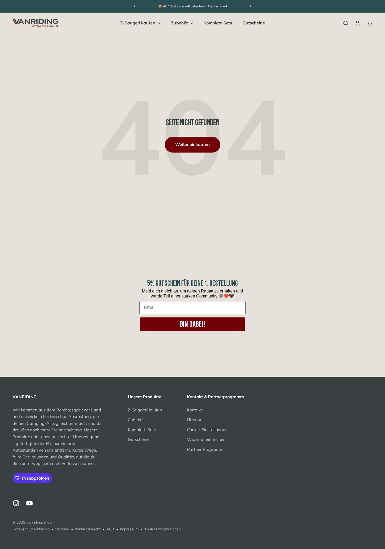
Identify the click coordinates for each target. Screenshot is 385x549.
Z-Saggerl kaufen (137, 22)
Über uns (196, 419)
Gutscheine (254, 22)
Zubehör (179, 22)
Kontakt (194, 409)
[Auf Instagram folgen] (16, 503)
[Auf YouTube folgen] (29, 503)
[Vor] (250, 6)
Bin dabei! (192, 324)
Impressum (129, 529)
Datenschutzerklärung (31, 529)
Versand (62, 529)
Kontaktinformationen (162, 529)
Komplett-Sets (218, 22)
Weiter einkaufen (192, 144)
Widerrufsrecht (88, 529)
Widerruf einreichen (206, 439)
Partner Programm (205, 449)
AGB (110, 529)
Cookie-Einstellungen (207, 429)
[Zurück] (134, 6)
